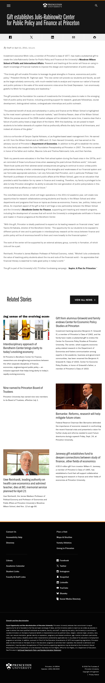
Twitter (63, 565)
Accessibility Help (14, 537)
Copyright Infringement (91, 672)
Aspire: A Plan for (82, 268)
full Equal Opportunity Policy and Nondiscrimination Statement (39, 650)
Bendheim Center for (36, 209)
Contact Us (11, 531)
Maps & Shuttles (64, 537)
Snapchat (64, 576)
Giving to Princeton (65, 548)
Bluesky (63, 593)
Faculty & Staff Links (16, 576)
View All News (83, 299)
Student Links (12, 571)
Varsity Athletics (64, 542)
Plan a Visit (62, 531)
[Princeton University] (19, 667)
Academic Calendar (15, 565)
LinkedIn (64, 582)
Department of (44, 143)
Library (9, 560)
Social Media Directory (70, 598)
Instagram (64, 571)
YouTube (64, 587)
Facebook (64, 560)
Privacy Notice (94, 674)
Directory (10, 542)
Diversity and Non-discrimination (17, 620)
